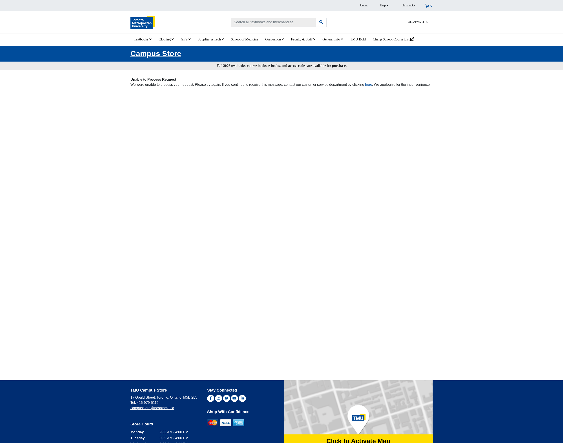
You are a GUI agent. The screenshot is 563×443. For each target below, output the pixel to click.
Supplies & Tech (210, 39)
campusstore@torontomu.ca (152, 408)
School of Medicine (244, 39)
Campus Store (155, 53)
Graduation (273, 39)
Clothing (165, 39)
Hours (364, 5)
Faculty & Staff (302, 39)
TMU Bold (358, 39)
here (368, 84)
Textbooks (141, 39)
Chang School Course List (391, 39)
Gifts (184, 39)
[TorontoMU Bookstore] (142, 22)
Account (408, 5)
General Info (331, 39)
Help (383, 5)
